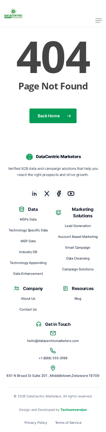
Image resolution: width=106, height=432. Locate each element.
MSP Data (28, 241)
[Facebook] (58, 193)
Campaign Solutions (77, 269)
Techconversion (73, 410)
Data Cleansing (78, 258)
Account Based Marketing (78, 237)
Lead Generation (78, 226)
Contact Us (28, 309)
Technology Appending (28, 263)
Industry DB (28, 252)
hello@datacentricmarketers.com (53, 341)
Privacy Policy (35, 423)
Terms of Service (68, 423)
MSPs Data (28, 219)
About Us (28, 299)
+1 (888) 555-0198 (53, 358)
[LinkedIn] (34, 193)
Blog (78, 299)
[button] (98, 20)
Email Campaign (77, 247)
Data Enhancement (28, 274)
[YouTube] (71, 193)
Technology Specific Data (28, 230)
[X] (46, 193)
